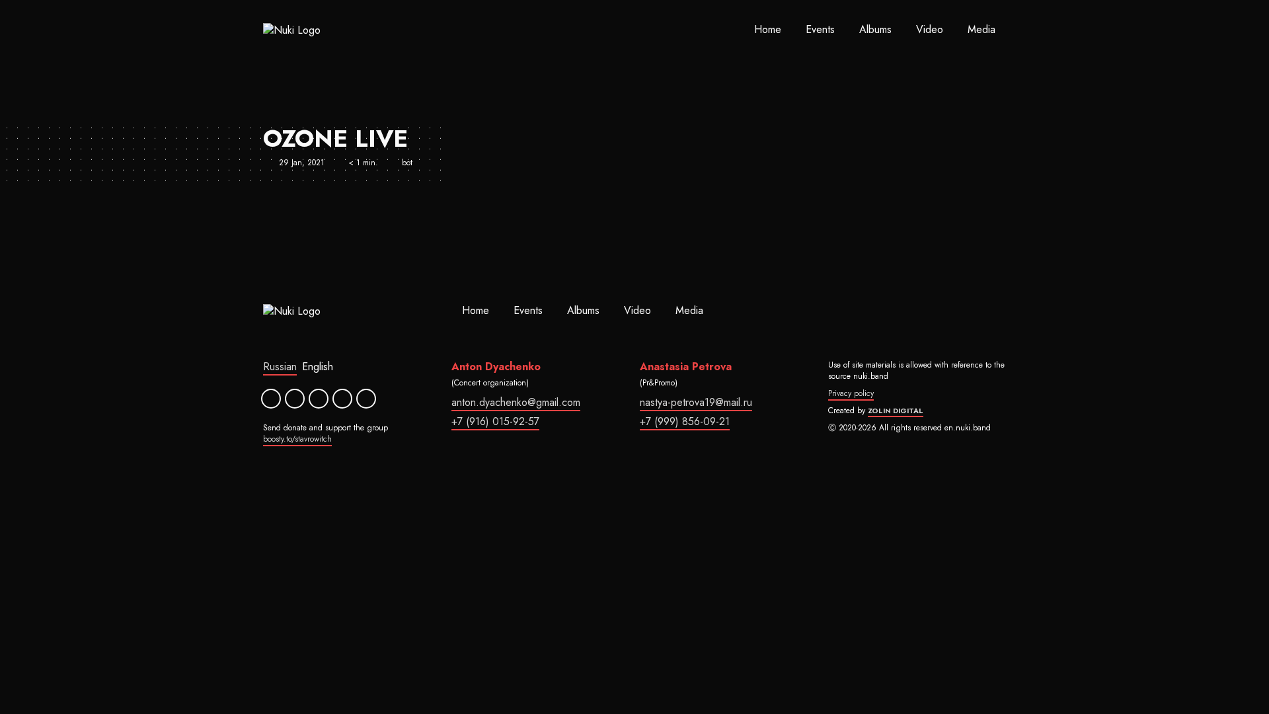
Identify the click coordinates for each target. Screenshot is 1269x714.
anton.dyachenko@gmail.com (515, 402)
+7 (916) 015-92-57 (495, 421)
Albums (875, 29)
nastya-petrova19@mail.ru (696, 402)
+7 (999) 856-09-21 (685, 421)
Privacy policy (851, 393)
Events (820, 29)
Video (929, 29)
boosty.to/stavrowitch (297, 439)
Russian (280, 366)
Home (767, 29)
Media (981, 29)
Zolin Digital (895, 410)
